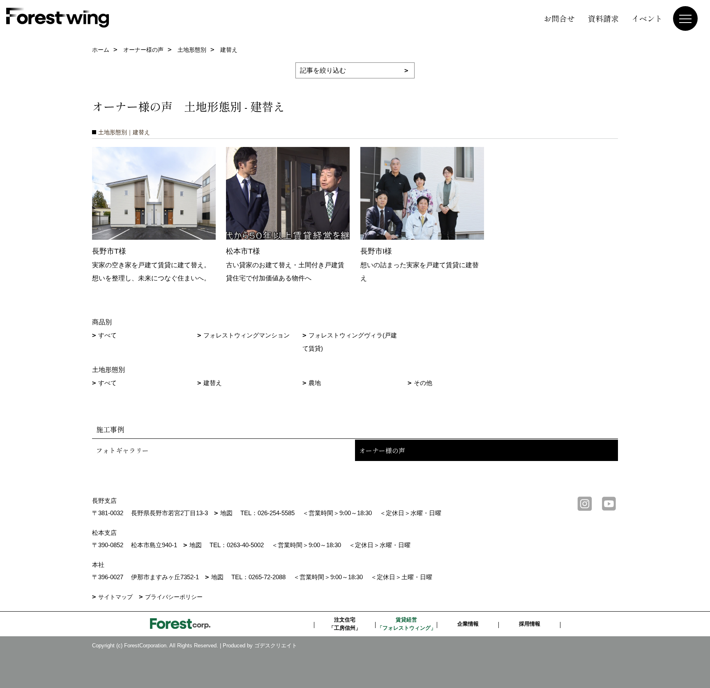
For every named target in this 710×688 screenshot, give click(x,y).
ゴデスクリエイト (275, 645)
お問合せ (559, 18)
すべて (107, 335)
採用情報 (529, 624)
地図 (226, 512)
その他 (423, 382)
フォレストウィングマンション (246, 335)
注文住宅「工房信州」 (345, 624)
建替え (212, 382)
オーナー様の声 (382, 450)
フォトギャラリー (122, 450)
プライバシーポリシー (174, 597)
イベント (647, 18)
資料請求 (603, 18)
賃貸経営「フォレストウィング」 (406, 624)
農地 (315, 382)
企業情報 (468, 624)
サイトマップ (115, 597)
